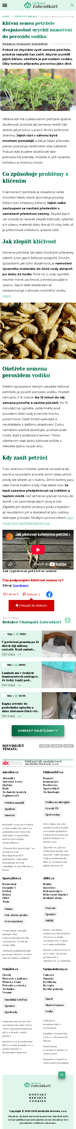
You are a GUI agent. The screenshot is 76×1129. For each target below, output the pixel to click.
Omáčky (48, 978)
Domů (6, 16)
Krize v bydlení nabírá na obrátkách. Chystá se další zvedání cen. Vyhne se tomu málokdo (56, 937)
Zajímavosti (10, 795)
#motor (9, 815)
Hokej (6, 894)
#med (48, 998)
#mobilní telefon (15, 999)
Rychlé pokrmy (53, 989)
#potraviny (52, 814)
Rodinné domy (52, 898)
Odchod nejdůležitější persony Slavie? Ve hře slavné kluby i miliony (17, 954)
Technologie (51, 792)
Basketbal (9, 884)
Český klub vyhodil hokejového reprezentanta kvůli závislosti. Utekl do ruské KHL (15, 938)
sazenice (56, 746)
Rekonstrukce (53, 891)
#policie (9, 809)
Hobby (47, 884)
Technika (8, 989)
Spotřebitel (51, 788)
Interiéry (49, 887)
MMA (5, 898)
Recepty (48, 985)
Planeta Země (11, 982)
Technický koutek (14, 792)
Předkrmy (50, 982)
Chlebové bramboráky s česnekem (52, 1024)
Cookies (38, 1101)
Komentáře (51, 781)
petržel (44, 746)
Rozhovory (50, 785)
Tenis (6, 901)
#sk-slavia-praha (16, 915)
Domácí (48, 778)
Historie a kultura (14, 978)
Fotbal (6, 891)
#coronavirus (13, 921)
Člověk (6, 974)
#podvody (10, 1012)
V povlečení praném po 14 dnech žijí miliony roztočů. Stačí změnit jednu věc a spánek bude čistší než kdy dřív (20, 649)
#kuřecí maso (54, 1005)
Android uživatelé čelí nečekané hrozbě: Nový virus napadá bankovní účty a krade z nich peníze (17, 1028)
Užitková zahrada (25, 16)
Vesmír (7, 992)
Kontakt (38, 1094)
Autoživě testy (12, 781)
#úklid (49, 920)
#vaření (50, 908)
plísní (6, 296)
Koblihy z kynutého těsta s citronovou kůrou (55, 1037)
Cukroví (48, 974)
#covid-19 (51, 808)
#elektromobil (14, 802)
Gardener (21, 585)
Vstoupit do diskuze (32, 605)
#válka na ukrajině (57, 802)
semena (68, 746)
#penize (50, 914)
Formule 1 (9, 887)
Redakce (38, 1097)
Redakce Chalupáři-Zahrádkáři (25, 43)
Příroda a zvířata (14, 985)
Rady (5, 788)
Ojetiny (7, 785)
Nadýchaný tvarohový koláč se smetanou (55, 1050)
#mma (8, 908)
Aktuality (8, 778)
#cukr (49, 1011)
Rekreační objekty (55, 894)
